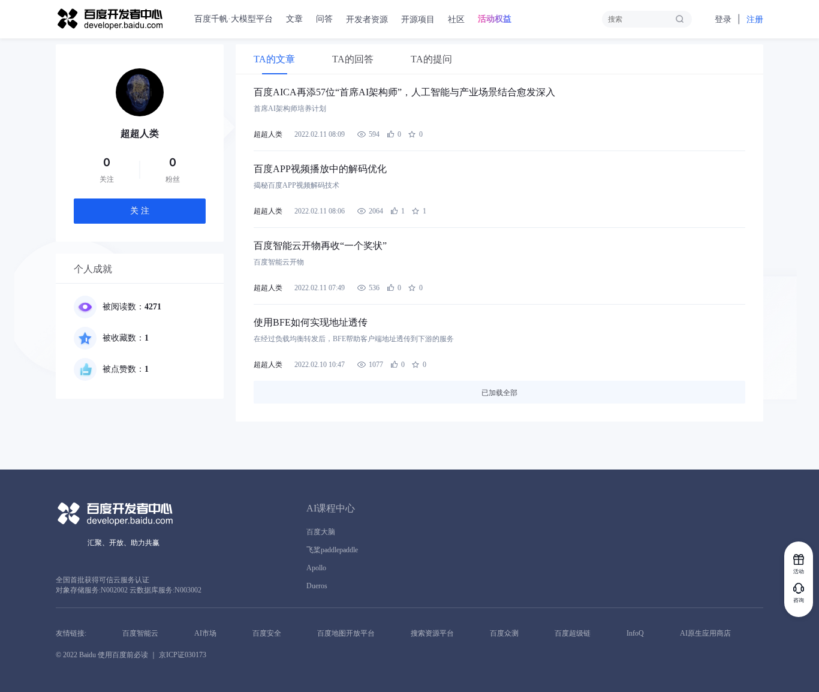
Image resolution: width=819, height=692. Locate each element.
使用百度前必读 (123, 655)
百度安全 (266, 633)
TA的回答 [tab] (353, 59)
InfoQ (635, 633)
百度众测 (504, 633)
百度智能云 (140, 633)
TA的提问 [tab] (431, 59)
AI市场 (205, 633)
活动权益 (494, 18)
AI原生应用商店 (705, 633)
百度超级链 (573, 633)
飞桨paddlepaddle (332, 550)
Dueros (316, 586)
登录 (723, 19)
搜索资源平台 (432, 633)
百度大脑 (320, 532)
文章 (294, 18)
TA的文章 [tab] (274, 59)
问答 (324, 18)
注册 (754, 19)
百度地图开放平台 (346, 633)
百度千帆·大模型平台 (233, 18)
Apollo (316, 568)
